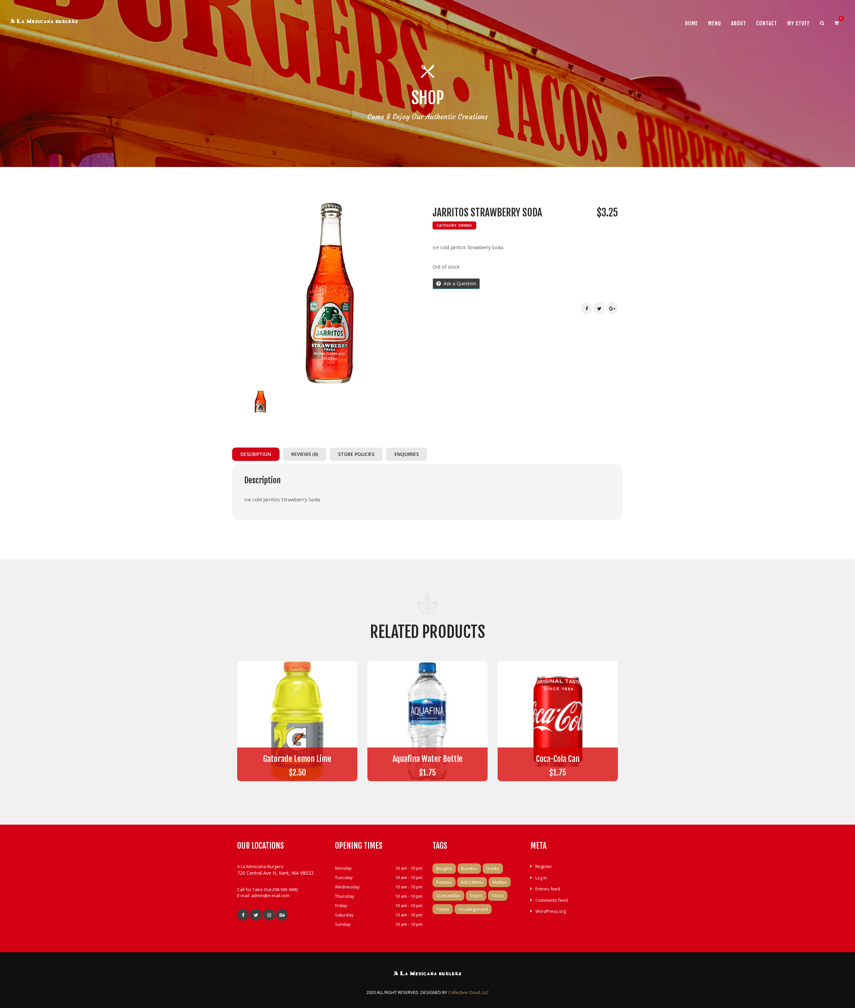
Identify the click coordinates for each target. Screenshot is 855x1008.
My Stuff (798, 23)
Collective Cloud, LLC (468, 992)
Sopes (476, 895)
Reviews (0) (304, 454)
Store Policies (356, 454)
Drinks (465, 225)
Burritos (469, 868)
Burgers (444, 868)
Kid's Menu (472, 882)
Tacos (498, 895)
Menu (714, 23)
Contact (766, 23)
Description (255, 454)
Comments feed (551, 900)
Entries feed (547, 889)
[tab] (257, 454)
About (738, 23)
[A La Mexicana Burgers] (44, 22)
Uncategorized (473, 909)
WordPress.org (550, 911)
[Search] (822, 23)
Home (691, 23)
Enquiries (406, 454)
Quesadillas (448, 895)
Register (543, 866)
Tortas (442, 909)
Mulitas (499, 882)
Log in (541, 878)
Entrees (444, 882)
